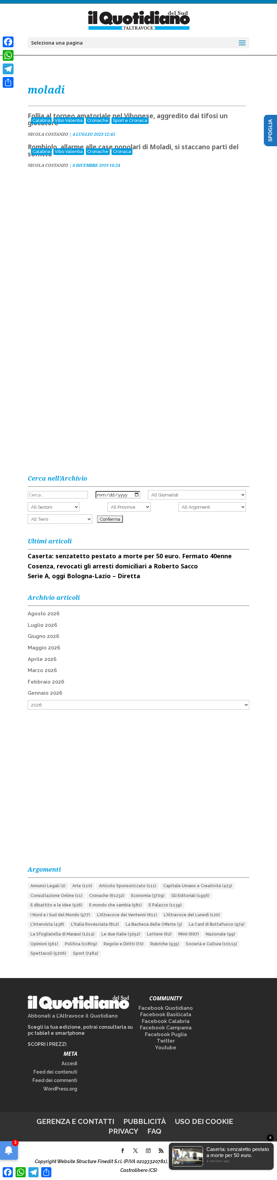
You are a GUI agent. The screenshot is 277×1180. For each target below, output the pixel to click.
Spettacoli (48, 953)
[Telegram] (8, 69)
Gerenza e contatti (75, 1121)
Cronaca (122, 151)
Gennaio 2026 (45, 693)
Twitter (166, 1041)
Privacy (123, 1131)
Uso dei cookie (204, 1121)
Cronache (97, 120)
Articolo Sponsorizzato (127, 885)
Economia (148, 895)
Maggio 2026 (44, 648)
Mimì (188, 934)
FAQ (154, 1131)
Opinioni (44, 944)
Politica (81, 944)
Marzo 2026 (42, 670)
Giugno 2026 (43, 636)
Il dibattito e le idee (56, 905)
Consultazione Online (56, 895)
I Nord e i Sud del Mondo (60, 915)
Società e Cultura (211, 944)
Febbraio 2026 (46, 682)
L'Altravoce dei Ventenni (127, 915)
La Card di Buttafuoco (217, 924)
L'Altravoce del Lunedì (192, 915)
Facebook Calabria (166, 1021)
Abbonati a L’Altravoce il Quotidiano (73, 1016)
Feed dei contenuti (55, 1072)
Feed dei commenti (54, 1080)
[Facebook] (8, 42)
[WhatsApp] (8, 55)
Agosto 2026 (43, 614)
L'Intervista (47, 924)
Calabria (41, 120)
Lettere (159, 934)
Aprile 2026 (42, 659)
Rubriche (164, 944)
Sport (85, 953)
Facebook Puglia (166, 1034)
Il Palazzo (165, 905)
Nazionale (220, 934)
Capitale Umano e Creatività (197, 885)
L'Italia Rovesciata (95, 924)
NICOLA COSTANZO (48, 134)
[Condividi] (8, 82)
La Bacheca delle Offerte (154, 924)
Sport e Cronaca (130, 120)
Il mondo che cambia (115, 905)
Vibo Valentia (69, 120)
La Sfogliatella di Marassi (62, 934)
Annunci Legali (48, 885)
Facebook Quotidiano (165, 1008)
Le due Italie (120, 934)
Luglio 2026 (42, 625)
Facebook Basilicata (165, 1014)
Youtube (165, 1048)
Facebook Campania (166, 1028)
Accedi (69, 1063)
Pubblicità (144, 1121)
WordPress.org (60, 1089)
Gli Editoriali (190, 895)
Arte (82, 885)
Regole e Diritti (124, 944)
